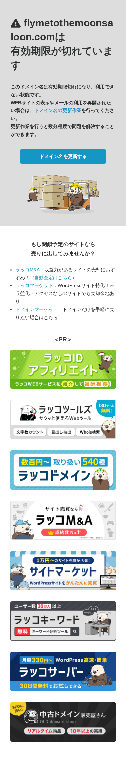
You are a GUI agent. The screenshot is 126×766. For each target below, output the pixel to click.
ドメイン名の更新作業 (57, 110)
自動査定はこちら (53, 277)
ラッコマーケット (34, 285)
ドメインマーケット (36, 309)
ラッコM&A (27, 269)
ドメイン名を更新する (63, 156)
